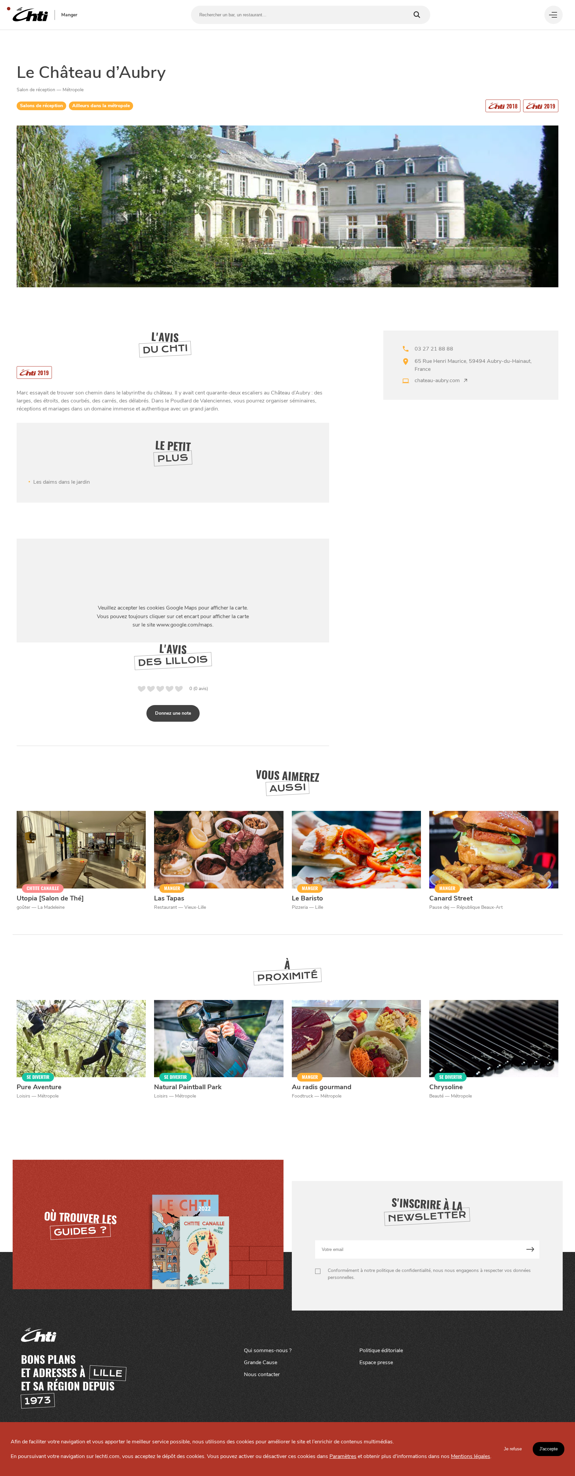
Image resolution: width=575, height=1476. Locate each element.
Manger (69, 15)
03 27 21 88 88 (434, 349)
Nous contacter (262, 1374)
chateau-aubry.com (437, 380)
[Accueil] (30, 14)
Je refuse (513, 1448)
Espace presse (376, 1362)
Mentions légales (470, 1456)
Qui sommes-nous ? (267, 1350)
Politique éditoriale (381, 1350)
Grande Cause (260, 1362)
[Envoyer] (530, 1249)
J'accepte (548, 1448)
